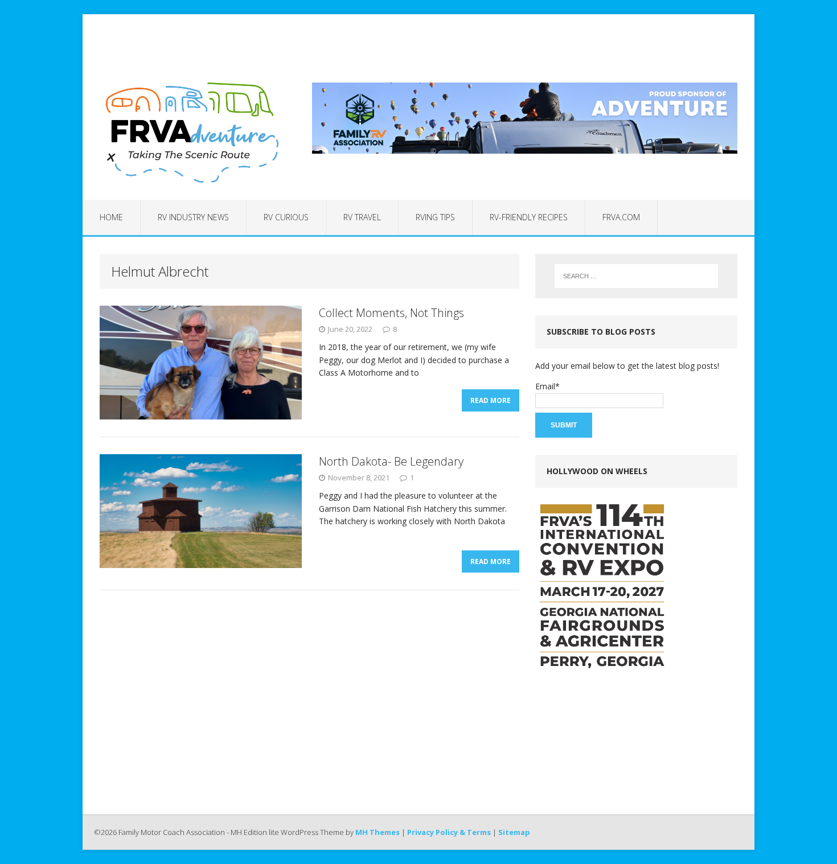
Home (111, 217)
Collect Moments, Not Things (391, 312)
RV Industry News (193, 217)
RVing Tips (435, 217)
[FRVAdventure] (189, 132)
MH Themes (377, 832)
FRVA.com (621, 217)
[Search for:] (636, 276)
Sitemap (514, 832)
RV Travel (362, 217)
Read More (490, 400)
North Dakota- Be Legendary (391, 461)
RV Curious (286, 217)
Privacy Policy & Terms (449, 832)
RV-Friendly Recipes (529, 217)
